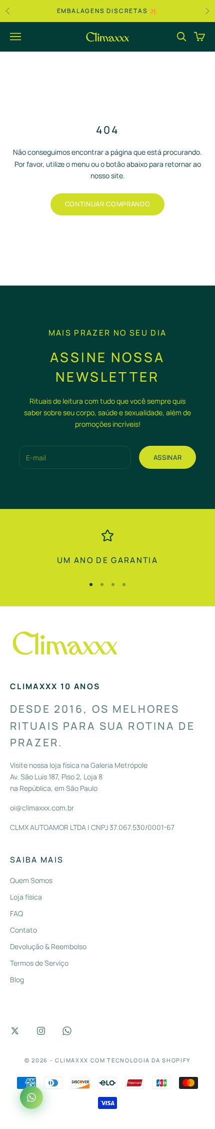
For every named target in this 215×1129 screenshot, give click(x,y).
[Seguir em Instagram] (41, 1031)
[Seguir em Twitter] (15, 1031)
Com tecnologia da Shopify (140, 1060)
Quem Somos (31, 880)
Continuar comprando (107, 203)
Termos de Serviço (39, 963)
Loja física (26, 897)
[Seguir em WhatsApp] (67, 1031)
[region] (107, 548)
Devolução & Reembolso (48, 946)
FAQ (16, 913)
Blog (17, 979)
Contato (23, 930)
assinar (168, 457)
